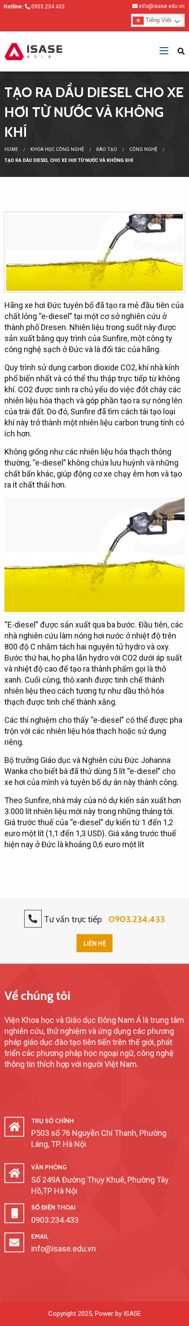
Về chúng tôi (37, 995)
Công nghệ (143, 149)
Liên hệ (95, 943)
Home (11, 149)
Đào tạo (106, 149)
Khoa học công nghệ (57, 149)
